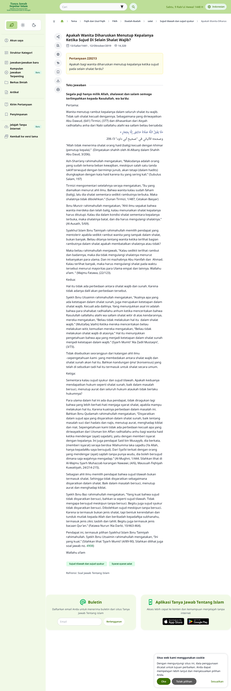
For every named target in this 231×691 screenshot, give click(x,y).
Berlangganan (114, 621)
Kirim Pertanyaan (21, 104)
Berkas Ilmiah (18, 82)
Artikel (14, 92)
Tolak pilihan (184, 681)
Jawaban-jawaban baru (24, 62)
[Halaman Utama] (62, 21)
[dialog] (190, 670)
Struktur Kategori (21, 53)
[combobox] (90, 7)
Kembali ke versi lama (24, 136)
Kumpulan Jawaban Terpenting (25, 72)
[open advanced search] (122, 6)
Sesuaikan (217, 681)
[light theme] (22, 25)
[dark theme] (33, 25)
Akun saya (16, 40)
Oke (163, 681)
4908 (90, 546)
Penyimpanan (18, 114)
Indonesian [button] (218, 6)
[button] (58, 36)
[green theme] (11, 25)
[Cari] (133, 7)
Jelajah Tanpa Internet (25, 126)
